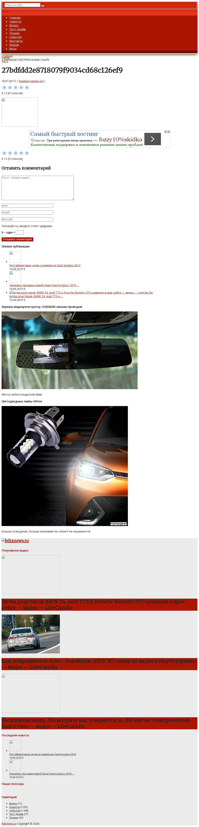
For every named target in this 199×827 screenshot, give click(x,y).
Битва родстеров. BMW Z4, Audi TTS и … (36, 296)
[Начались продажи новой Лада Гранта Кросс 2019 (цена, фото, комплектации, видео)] (15, 281)
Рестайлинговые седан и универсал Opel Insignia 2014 (44, 265)
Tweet (5, 57)
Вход (13, 48)
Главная (14, 17)
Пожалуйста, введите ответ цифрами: (27, 226)
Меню (5, 11)
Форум (14, 45)
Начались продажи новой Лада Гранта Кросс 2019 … (44, 285)
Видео (13, 25)
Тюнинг (14, 33)
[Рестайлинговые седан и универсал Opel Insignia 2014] (15, 261)
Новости (15, 21)
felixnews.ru (9, 823)
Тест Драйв (17, 29)
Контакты (16, 41)
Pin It (5, 61)
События (15, 37)
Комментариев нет (31, 81)
